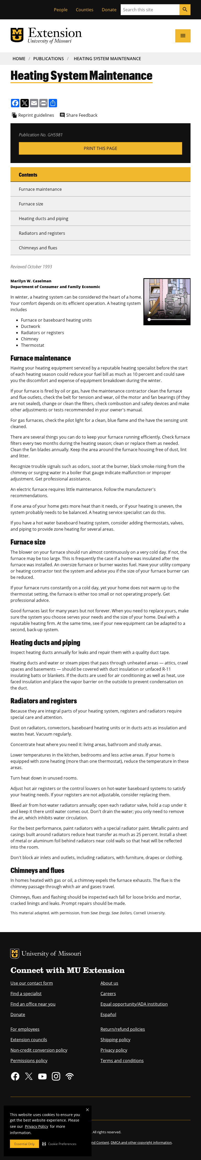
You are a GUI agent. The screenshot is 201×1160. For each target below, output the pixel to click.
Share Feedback (81, 115)
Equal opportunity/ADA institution (134, 1004)
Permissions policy (28, 1060)
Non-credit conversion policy (38, 1050)
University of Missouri (51, 954)
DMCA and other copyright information (141, 1142)
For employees (25, 1029)
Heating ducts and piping (43, 218)
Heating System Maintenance (107, 58)
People (61, 10)
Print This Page (100, 148)
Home (19, 58)
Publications (48, 58)
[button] (59, 1144)
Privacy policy (113, 1050)
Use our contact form (31, 983)
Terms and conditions (122, 1060)
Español (108, 1014)
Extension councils (28, 1040)
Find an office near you (32, 1004)
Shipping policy (115, 1040)
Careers (108, 993)
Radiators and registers (42, 233)
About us (109, 983)
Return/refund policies (122, 1029)
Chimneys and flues (38, 248)
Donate (109, 10)
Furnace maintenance (40, 189)
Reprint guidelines (36, 115)
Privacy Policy (36, 1126)
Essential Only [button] (24, 1144)
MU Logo (14, 954)
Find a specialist (26, 993)
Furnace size (31, 204)
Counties (84, 10)
